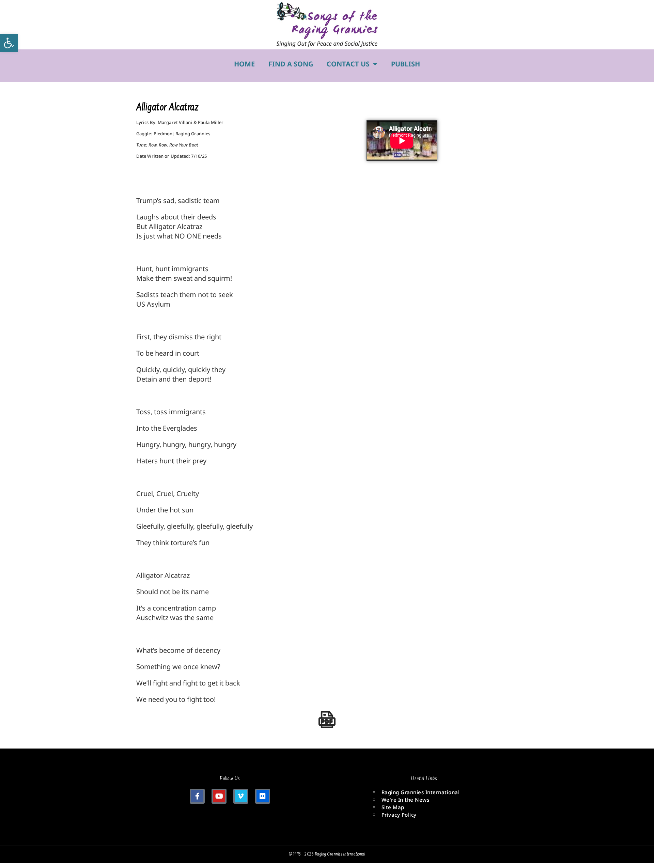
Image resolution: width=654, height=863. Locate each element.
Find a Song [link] (290, 63)
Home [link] (244, 63)
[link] (9, 43)
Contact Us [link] (348, 63)
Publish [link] (405, 63)
